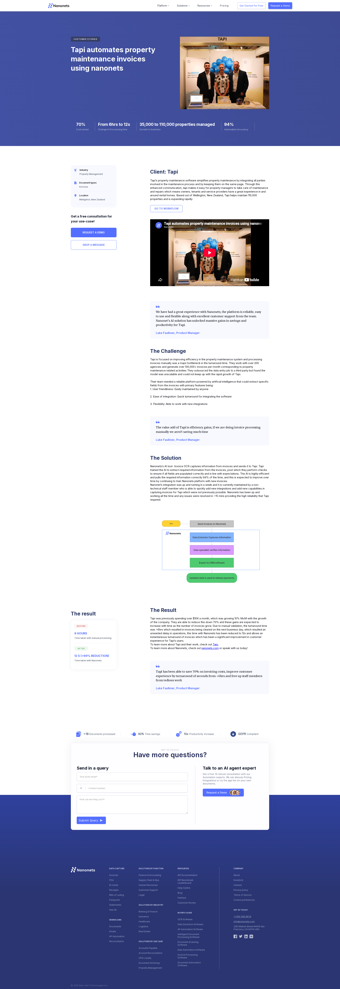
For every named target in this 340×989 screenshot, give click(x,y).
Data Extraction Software (190, 924)
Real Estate (144, 931)
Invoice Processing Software (188, 956)
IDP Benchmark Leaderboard (185, 881)
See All (113, 909)
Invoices (113, 875)
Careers (238, 885)
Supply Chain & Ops (149, 880)
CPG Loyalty (145, 958)
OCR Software (185, 919)
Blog (180, 892)
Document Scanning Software (188, 943)
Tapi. (216, 644)
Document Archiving (149, 963)
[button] (163, 5)
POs (111, 880)
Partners (182, 897)
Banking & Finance (148, 911)
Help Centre (184, 888)
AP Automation (116, 936)
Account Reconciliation (150, 953)
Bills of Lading (116, 895)
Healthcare (144, 921)
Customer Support (148, 890)
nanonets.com (210, 648)
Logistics (143, 926)
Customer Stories (187, 902)
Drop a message (94, 244)
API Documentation (187, 875)
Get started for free (251, 5)
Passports (114, 900)
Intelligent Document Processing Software (189, 935)
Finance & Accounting (150, 875)
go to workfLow (166, 208)
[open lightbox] (209, 552)
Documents (115, 926)
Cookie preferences (244, 900)
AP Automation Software (190, 929)
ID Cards (113, 885)
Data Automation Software (191, 949)
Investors (238, 880)
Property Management (150, 968)
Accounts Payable (148, 948)
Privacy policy (241, 890)
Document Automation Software (189, 964)
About (237, 875)
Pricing (224, 5)
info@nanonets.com (244, 921)
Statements (115, 905)
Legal (141, 895)
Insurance (144, 916)
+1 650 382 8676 (242, 916)
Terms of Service (243, 895)
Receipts (114, 890)
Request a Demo (280, 5)
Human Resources (148, 885)
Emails (112, 931)
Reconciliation (116, 941)
